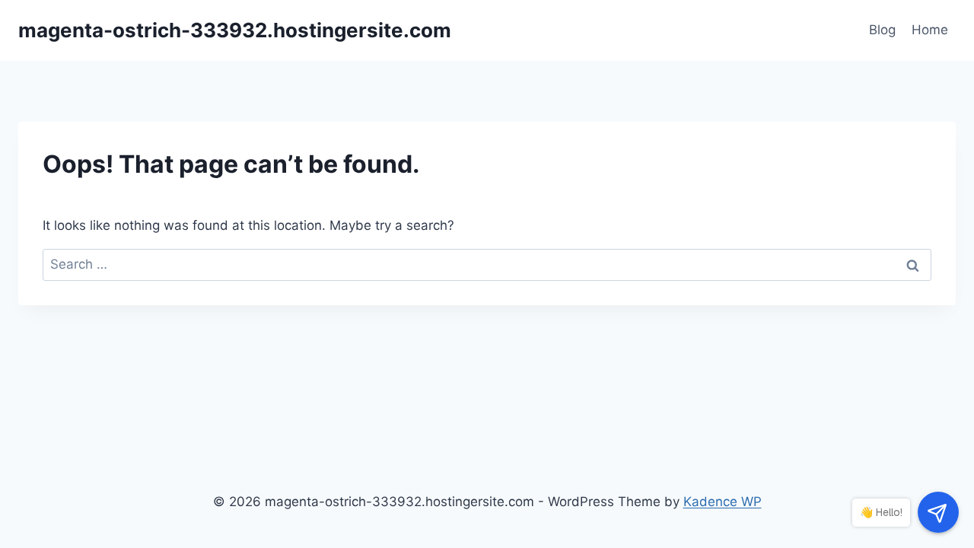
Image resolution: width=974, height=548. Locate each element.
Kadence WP (722, 501)
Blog (882, 29)
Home (930, 29)
